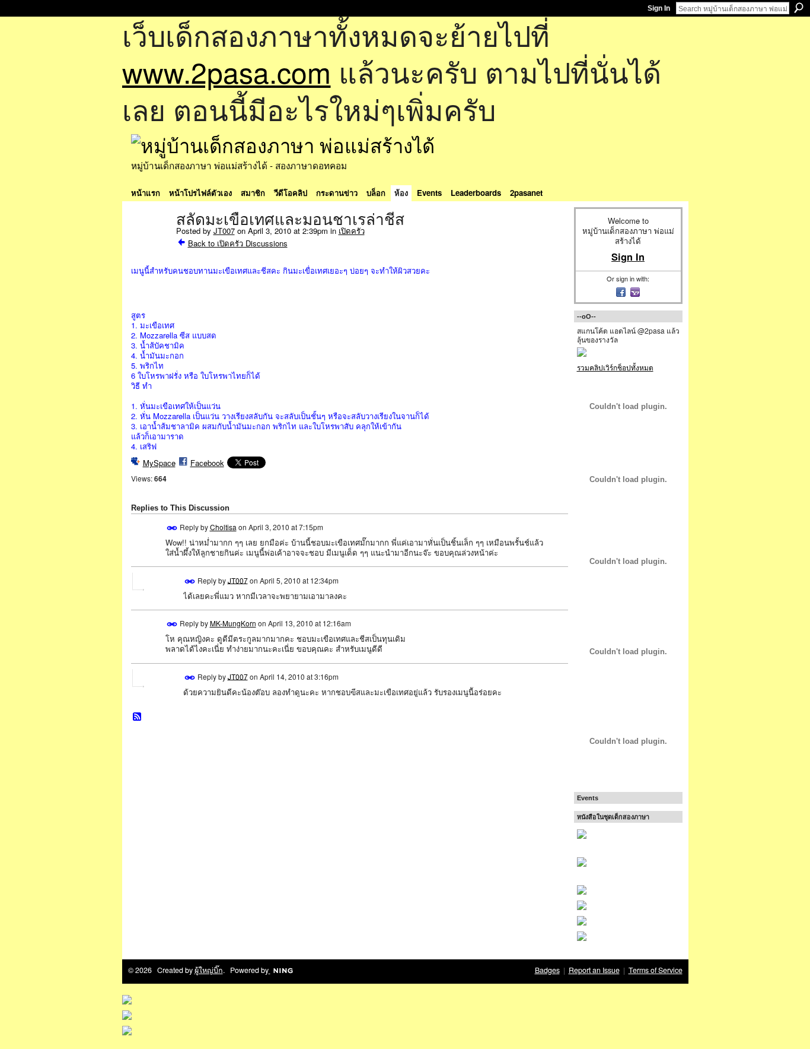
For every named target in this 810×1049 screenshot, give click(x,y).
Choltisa (223, 527)
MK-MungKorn (233, 623)
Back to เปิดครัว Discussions (238, 243)
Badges (547, 970)
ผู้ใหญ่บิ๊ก (208, 970)
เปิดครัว (352, 230)
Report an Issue (594, 970)
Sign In (659, 8)
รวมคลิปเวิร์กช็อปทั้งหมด (615, 367)
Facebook (207, 462)
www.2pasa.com (226, 71)
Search (798, 7)
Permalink (172, 528)
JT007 (224, 230)
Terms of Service (656, 970)
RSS (137, 717)
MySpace (159, 462)
